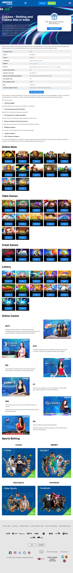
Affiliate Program (24, 526)
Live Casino (52, 67)
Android (41, 545)
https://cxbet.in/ (34, 63)
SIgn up (42, 3)
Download (51, 3)
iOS (32, 545)
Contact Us (15, 526)
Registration (54, 28)
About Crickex (6, 526)
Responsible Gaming (64, 526)
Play (8, 161)
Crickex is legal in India (37, 526)
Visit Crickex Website (36, 92)
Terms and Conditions (51, 526)
